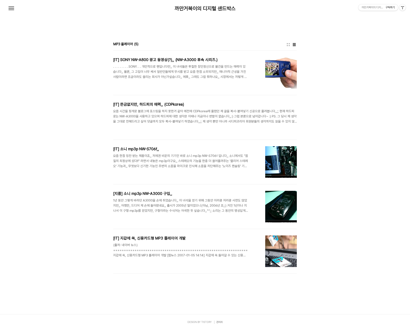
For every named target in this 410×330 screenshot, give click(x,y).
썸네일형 (288, 44)
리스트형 (294, 44)
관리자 (219, 322)
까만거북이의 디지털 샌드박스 (205, 8)
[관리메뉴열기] (402, 7)
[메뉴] (11, 8)
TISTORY (206, 322)
